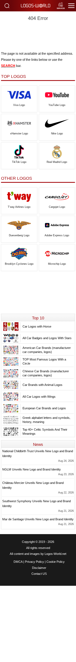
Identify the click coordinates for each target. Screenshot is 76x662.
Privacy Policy (34, 561)
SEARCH (8, 66)
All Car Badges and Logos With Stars (47, 338)
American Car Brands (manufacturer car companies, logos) (46, 350)
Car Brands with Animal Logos (42, 385)
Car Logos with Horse (36, 326)
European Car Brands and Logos (44, 408)
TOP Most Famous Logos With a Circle (44, 361)
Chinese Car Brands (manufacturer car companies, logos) (45, 373)
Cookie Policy (55, 561)
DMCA (18, 561)
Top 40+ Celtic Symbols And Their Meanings (44, 431)
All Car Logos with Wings (39, 396)
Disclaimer (39, 567)
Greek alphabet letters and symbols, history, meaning (46, 420)
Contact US (39, 573)
